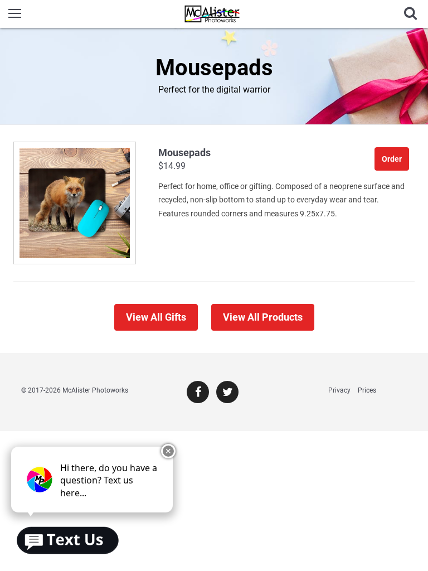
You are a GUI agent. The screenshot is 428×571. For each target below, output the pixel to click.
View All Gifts (156, 317)
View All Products (263, 317)
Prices (367, 390)
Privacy (339, 390)
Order (392, 158)
